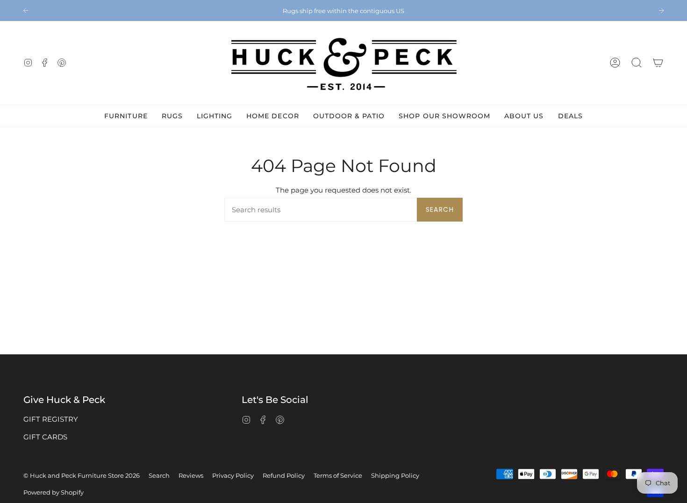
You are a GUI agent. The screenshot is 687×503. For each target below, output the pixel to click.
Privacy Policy (233, 475)
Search (440, 209)
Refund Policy (284, 475)
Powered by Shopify (53, 492)
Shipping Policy (395, 475)
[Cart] (658, 63)
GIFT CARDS (45, 436)
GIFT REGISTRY (50, 419)
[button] (636, 63)
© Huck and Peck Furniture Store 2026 (81, 475)
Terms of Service (338, 475)
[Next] (661, 10)
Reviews (191, 475)
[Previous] (25, 10)
